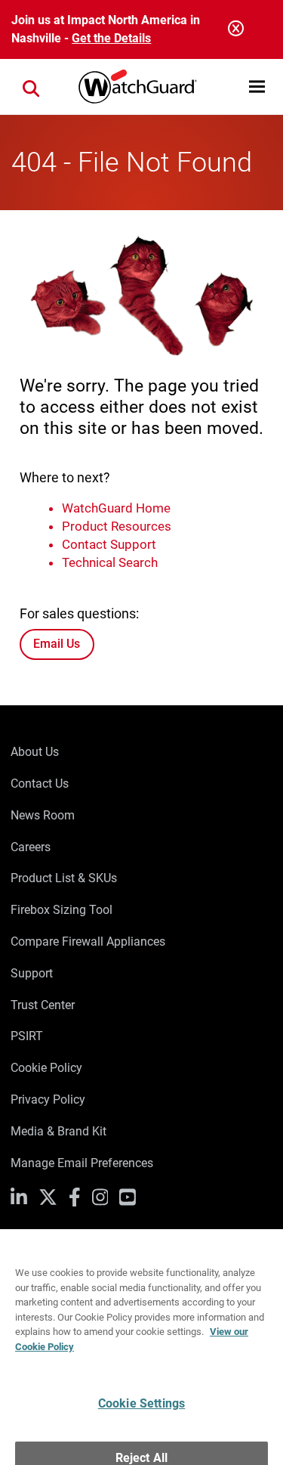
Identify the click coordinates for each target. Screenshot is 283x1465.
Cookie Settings (141, 1374)
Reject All (141, 1427)
